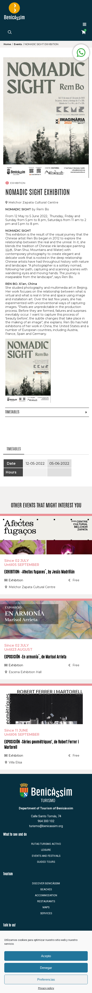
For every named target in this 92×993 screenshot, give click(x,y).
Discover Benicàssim (46, 883)
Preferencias (46, 979)
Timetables (14, 449)
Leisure (46, 849)
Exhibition (15, 580)
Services (46, 913)
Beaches (46, 889)
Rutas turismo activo (46, 843)
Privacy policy (46, 988)
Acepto (46, 956)
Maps (46, 907)
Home (7, 44)
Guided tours (46, 861)
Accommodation (46, 895)
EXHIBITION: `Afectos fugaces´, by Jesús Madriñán (39, 572)
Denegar (46, 968)
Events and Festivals (46, 855)
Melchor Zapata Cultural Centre (33, 202)
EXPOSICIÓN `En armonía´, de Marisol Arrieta (35, 657)
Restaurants (46, 901)
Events (18, 44)
